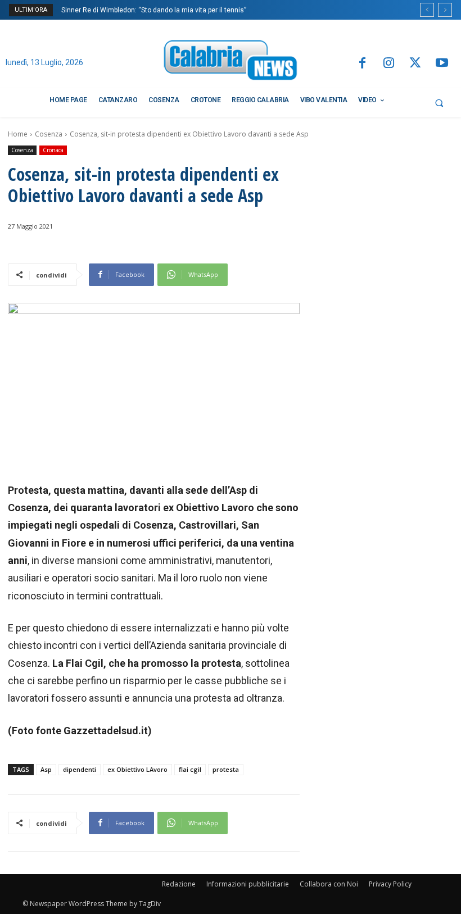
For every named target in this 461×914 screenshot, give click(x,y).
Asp (46, 769)
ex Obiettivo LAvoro (137, 769)
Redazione (179, 884)
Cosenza (48, 134)
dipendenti (79, 769)
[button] (439, 103)
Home (18, 134)
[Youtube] (442, 63)
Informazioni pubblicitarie (247, 884)
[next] (445, 10)
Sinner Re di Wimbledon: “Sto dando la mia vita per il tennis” (153, 10)
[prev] (427, 10)
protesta (226, 769)
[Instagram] (388, 63)
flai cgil (190, 769)
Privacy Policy (390, 884)
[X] (415, 63)
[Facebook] (361, 63)
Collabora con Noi (329, 884)
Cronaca (53, 150)
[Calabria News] (230, 62)
